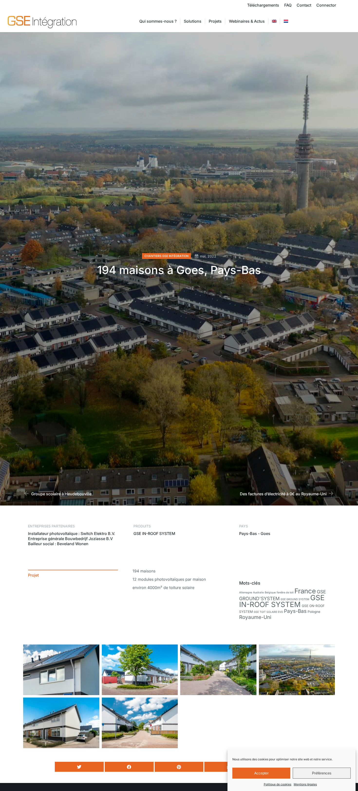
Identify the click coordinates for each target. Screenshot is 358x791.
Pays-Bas (295, 611)
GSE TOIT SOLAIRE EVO (268, 612)
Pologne (314, 612)
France (305, 591)
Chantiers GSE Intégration (166, 256)
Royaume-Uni (255, 617)
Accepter (261, 773)
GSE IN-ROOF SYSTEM (282, 601)
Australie (258, 592)
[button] (79, 767)
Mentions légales (305, 784)
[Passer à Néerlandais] (286, 21)
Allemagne (245, 592)
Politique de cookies (277, 784)
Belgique (270, 592)
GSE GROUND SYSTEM (295, 599)
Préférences (321, 773)
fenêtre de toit (285, 592)
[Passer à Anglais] (274, 21)
